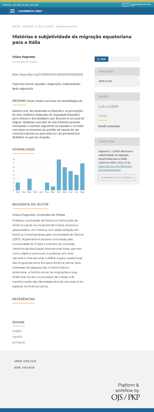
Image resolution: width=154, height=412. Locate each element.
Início (16, 26)
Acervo (28, 26)
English (17, 331)
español (17, 336)
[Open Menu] (12, 11)
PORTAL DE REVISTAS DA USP (20, 5)
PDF (103, 59)
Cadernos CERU (30, 11)
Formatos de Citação (116, 177)
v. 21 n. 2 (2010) (45, 26)
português (18, 342)
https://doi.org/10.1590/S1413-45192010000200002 (51, 74)
